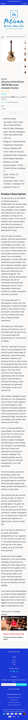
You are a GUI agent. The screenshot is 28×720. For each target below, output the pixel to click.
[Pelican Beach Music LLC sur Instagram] (17, 671)
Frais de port (4, 102)
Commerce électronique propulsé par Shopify (14, 711)
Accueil (2, 36)
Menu (4, 3)
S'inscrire (21, 684)
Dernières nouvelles (14, 652)
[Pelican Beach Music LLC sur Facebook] (14, 671)
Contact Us (14, 662)
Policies (14, 664)
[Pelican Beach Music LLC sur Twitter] (11, 671)
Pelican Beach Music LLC (19, 709)
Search (14, 660)
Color (2, 106)
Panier (25, 3)
